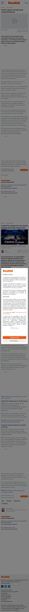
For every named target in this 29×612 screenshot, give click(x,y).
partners (16, 287)
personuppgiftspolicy (6, 313)
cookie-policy (20, 312)
